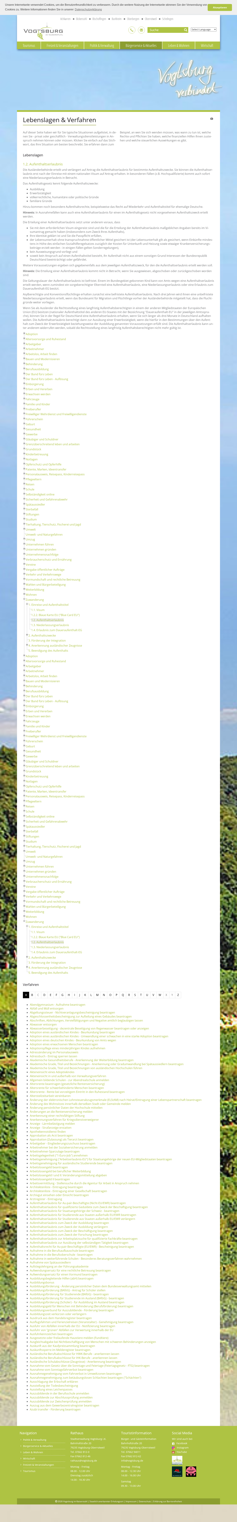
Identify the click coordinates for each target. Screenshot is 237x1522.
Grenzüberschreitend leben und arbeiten (53, 444)
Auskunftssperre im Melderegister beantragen (60, 1350)
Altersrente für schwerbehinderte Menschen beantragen (67, 1088)
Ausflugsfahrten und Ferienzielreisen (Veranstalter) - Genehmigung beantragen (81, 1322)
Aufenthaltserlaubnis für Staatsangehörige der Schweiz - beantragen (74, 1211)
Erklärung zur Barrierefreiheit (167, 1501)
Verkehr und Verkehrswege (43, 574)
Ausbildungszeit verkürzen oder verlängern (58, 1314)
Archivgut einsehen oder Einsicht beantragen (59, 1195)
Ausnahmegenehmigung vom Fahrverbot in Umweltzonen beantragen (76, 1374)
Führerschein (34, 419)
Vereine (31, 565)
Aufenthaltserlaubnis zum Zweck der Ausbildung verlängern (69, 1227)
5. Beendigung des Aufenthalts (48, 651)
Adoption (32, 334)
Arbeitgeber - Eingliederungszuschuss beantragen (62, 1143)
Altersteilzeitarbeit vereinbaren (50, 1096)
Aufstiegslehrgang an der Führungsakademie (59, 1266)
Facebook (181, 1443)
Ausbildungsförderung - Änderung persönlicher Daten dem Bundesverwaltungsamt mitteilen (90, 1286)
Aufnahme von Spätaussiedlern (50, 1262)
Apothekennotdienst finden (48, 1132)
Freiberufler (33, 409)
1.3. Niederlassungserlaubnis (50, 625)
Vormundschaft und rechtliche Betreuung (53, 579)
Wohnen (31, 595)
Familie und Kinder (38, 404)
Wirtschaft (207, 45)
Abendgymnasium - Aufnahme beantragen (57, 1005)
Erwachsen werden (38, 394)
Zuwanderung (35, 600)
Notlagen (32, 459)
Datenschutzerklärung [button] (88, 9)
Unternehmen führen (40, 544)
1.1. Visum (38, 610)
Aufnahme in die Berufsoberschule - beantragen (61, 1255)
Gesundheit (33, 429)
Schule (30, 489)
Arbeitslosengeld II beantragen (50, 1179)
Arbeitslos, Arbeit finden (41, 354)
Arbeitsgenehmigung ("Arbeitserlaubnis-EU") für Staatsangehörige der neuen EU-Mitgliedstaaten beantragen (101, 1159)
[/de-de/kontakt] (131, 30)
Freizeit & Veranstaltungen (62, 45)
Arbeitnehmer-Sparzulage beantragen (55, 1151)
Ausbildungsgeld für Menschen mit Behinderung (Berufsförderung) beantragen (81, 1306)
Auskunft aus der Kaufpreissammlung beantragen (62, 1346)
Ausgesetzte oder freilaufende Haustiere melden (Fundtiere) (69, 1338)
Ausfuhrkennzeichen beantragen (51, 1334)
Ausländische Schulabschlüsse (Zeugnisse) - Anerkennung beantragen (75, 1362)
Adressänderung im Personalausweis (54, 1052)
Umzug (30, 539)
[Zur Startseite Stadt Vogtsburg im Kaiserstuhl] (41, 30)
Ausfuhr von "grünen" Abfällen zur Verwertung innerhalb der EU (71, 1330)
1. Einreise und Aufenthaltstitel (48, 605)
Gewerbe (31, 434)
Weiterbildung (35, 590)
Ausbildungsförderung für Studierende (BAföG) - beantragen (69, 1294)
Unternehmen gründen (41, 549)
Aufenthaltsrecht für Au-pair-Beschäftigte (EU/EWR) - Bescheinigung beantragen (82, 1247)
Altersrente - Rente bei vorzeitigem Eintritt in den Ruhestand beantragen (77, 1092)
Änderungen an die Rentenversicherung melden (61, 1112)
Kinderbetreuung (37, 454)
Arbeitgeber (33, 344)
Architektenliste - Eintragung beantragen (56, 1187)
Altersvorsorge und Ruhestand (46, 339)
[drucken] (211, 118)
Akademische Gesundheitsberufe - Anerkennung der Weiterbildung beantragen (82, 1060)
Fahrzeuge (32, 399)
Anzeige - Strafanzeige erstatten (50, 1128)
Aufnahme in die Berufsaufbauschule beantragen (62, 1251)
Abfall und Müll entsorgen (47, 1008)
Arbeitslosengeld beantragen (49, 1167)
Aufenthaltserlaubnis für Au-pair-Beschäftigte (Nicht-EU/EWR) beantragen (78, 1203)
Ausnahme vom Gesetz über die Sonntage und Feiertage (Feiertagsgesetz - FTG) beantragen (90, 1366)
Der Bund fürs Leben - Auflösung (47, 379)
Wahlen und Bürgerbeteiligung (46, 584)
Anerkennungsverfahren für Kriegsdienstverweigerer (64, 1120)
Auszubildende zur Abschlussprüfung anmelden (61, 1397)
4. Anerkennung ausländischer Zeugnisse (55, 645)
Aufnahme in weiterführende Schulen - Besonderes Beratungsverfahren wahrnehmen (86, 1259)
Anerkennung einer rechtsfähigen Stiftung (57, 1116)
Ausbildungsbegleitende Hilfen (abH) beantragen (62, 1278)
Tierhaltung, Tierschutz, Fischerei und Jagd (53, 524)
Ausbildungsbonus (42, 1282)
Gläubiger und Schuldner (42, 439)
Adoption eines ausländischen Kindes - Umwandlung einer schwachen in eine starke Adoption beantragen (99, 1036)
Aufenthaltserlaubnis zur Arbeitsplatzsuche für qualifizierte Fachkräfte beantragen (84, 1239)
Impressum (131, 1501)
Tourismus (29, 45)
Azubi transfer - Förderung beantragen (55, 1409)
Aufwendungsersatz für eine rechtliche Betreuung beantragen (70, 1270)
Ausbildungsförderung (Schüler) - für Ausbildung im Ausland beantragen (77, 1302)
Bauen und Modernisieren (43, 359)
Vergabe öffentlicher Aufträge (45, 570)
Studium (31, 519)
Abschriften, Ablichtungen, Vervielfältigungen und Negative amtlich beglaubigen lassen (86, 1020)
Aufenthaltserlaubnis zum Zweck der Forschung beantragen (69, 1235)
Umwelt (31, 529)
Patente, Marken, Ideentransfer (46, 469)
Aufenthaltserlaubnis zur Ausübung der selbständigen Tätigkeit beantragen (79, 1243)
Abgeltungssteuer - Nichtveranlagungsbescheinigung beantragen (72, 1012)
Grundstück (33, 449)
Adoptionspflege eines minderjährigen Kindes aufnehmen (67, 1048)
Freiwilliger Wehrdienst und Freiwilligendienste (56, 414)
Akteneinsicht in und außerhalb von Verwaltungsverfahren (68, 1076)
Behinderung (34, 364)
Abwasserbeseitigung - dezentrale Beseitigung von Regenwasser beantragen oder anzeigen (89, 1028)
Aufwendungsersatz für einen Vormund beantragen (64, 1274)
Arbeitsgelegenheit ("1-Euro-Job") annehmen (59, 1155)
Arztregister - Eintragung (46, 1199)
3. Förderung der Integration (47, 640)
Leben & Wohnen (178, 45)
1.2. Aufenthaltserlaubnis (47, 620)
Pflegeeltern (33, 479)
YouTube (182, 1452)
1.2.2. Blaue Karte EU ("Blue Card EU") (55, 615)
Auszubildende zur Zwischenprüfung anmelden (61, 1401)
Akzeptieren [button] (220, 7)
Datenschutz (145, 1501)
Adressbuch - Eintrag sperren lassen (53, 1056)
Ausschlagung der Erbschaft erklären (54, 1382)
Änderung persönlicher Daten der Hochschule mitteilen (66, 1108)
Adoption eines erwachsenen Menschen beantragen (64, 1044)
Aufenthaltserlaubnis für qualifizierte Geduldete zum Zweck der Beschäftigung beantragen (89, 1207)
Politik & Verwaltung (102, 45)
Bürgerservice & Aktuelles (141, 45)
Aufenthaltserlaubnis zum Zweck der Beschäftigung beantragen (71, 1231)
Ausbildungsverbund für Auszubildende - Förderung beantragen (72, 1310)
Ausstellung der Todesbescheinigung (54, 1386)
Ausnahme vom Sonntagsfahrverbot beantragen (61, 1370)
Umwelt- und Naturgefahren (44, 534)
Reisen (30, 484)
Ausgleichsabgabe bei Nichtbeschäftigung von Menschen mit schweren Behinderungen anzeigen (93, 1342)
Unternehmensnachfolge (42, 554)
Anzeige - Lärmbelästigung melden (52, 1124)
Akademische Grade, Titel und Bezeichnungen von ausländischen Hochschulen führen (86, 1068)
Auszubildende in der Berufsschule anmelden (59, 1393)
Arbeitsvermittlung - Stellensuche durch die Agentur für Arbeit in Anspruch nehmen (84, 1183)
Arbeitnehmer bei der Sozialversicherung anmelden (64, 1147)
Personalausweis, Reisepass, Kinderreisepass (55, 474)
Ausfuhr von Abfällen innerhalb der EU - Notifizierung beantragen (72, 1326)
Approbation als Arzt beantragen (51, 1135)
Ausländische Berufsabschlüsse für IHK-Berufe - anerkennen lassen (73, 1358)
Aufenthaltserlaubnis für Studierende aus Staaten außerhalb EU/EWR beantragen (83, 1215)
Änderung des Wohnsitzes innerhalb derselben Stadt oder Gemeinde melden (80, 1104)
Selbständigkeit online (40, 494)
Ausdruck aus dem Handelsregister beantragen (61, 1318)
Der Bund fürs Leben (39, 374)
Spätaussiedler (35, 504)
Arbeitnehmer (35, 349)
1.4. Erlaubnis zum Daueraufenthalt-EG (56, 630)
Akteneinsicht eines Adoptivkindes (52, 1072)
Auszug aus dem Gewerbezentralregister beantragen (64, 1405)
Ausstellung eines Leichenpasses (51, 1389)
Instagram (183, 1447)
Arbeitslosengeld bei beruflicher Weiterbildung (60, 1171)
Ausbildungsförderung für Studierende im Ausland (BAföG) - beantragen (77, 1298)
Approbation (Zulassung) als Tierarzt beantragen (62, 1139)
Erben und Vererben (39, 389)
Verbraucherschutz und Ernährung (49, 559)
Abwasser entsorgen (43, 1024)
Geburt (30, 424)
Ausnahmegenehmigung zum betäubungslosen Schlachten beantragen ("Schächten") (85, 1378)
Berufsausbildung (37, 369)
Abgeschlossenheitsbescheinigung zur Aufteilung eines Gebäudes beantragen (81, 1016)
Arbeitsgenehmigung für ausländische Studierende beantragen (71, 1163)
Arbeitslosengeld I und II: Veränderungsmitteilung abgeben (68, 1175)
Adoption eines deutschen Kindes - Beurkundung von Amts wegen (73, 1040)
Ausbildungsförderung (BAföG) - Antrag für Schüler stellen (67, 1290)
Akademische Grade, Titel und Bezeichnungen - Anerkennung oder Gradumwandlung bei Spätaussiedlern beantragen (107, 1064)
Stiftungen (32, 514)
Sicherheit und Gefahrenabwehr (47, 499)
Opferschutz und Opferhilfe (43, 464)
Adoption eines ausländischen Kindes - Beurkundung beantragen (72, 1032)
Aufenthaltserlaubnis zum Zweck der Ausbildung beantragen (69, 1223)
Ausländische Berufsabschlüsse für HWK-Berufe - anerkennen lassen (74, 1354)
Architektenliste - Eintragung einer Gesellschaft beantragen (68, 1191)
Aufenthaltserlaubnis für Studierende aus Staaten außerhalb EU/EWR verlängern (82, 1219)
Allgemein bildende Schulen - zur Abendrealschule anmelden (69, 1080)
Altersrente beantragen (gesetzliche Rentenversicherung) (67, 1084)
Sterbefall (32, 509)
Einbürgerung (35, 384)
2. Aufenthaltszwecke (42, 635)
